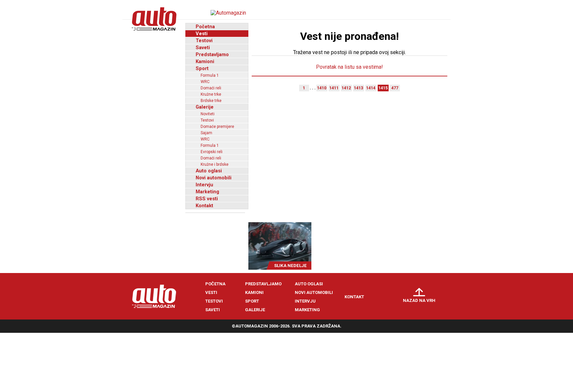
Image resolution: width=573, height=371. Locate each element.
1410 (321, 87)
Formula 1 (210, 75)
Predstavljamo (212, 54)
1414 (370, 87)
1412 (346, 87)
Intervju (204, 185)
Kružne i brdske (214, 164)
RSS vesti (207, 199)
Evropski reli (212, 151)
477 (394, 87)
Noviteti (208, 114)
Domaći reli (211, 88)
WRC (205, 81)
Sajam (206, 133)
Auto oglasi (209, 171)
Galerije (205, 107)
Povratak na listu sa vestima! (349, 67)
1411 (334, 87)
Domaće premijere (217, 126)
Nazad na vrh (419, 300)
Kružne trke (211, 94)
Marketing (207, 192)
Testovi (204, 41)
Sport (202, 68)
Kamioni (205, 61)
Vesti (202, 34)
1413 (358, 87)
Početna (205, 27)
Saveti (203, 47)
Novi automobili (213, 178)
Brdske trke (211, 100)
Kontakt (204, 206)
